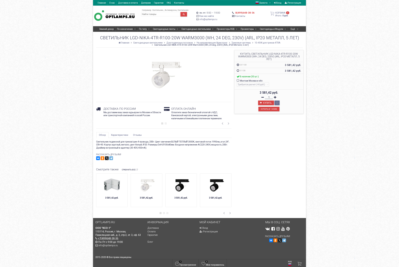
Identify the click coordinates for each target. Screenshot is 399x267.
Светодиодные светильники (196, 29)
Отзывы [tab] (137, 135)
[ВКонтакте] (98, 158)
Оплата (151, 231)
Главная (102, 3)
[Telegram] (111, 158)
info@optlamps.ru (208, 19)
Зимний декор (106, 29)
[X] (107, 158)
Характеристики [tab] (119, 135)
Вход (278, 3)
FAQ (169, 3)
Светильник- (158, 10)
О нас (112, 3)
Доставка (153, 227)
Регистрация (294, 3)
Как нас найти (207, 16)
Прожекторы (247, 29)
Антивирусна (171, 10)
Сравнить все (129, 169)
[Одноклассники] (102, 158)
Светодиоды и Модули (271, 29)
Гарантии (158, 3)
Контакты (179, 3)
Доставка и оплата (128, 3)
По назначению (125, 29)
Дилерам (146, 3)
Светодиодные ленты (164, 29)
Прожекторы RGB (226, 29)
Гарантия (152, 234)
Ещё (293, 29)
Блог (150, 241)
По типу (143, 29)
